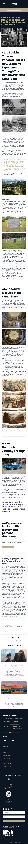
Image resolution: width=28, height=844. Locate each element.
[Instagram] (9, 740)
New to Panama (7, 755)
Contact (5, 750)
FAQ (4, 769)
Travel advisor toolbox (9, 761)
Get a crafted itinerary (14, 10)
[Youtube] (13, 740)
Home (4, 752)
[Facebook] (5, 740)
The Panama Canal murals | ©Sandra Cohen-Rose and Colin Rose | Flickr (12, 430)
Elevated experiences (8, 763)
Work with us (6, 758)
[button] (7, 640)
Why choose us (7, 766)
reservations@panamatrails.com (11, 732)
